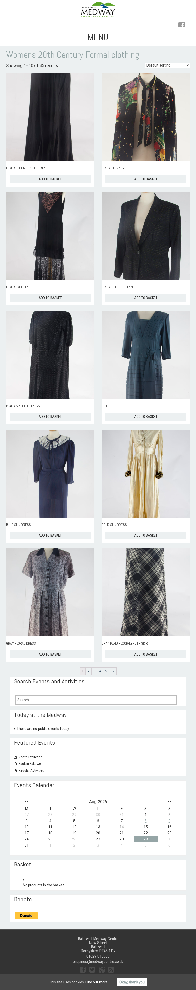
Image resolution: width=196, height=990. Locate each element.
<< (26, 801)
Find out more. (96, 982)
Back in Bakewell (30, 764)
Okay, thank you (132, 982)
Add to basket (50, 179)
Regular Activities (31, 770)
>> (169, 801)
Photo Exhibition (30, 757)
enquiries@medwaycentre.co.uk (98, 961)
